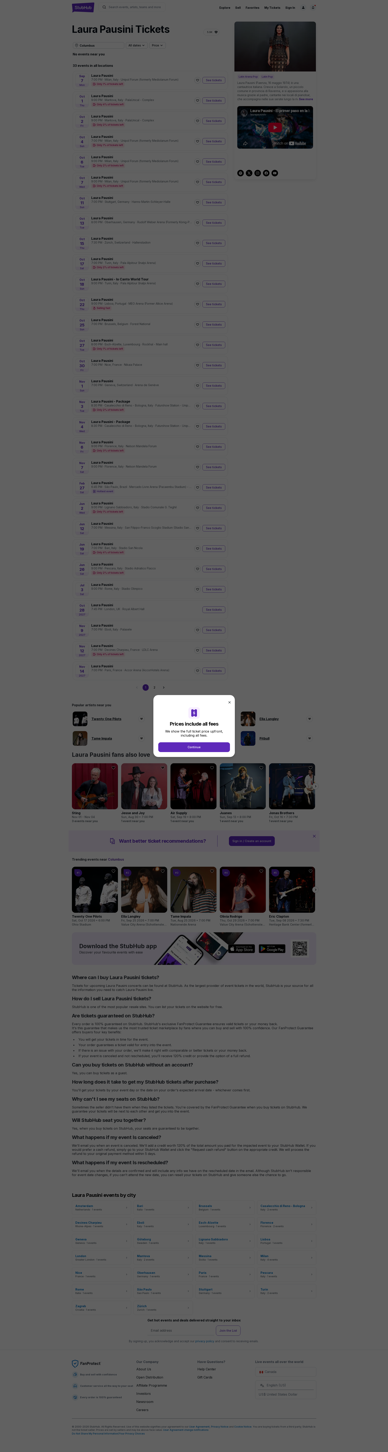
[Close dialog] (229, 702)
